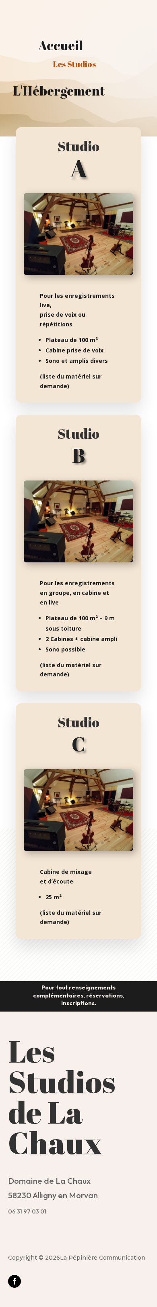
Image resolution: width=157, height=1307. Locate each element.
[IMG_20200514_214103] (78, 273)
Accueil (60, 45)
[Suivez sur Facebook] (14, 1281)
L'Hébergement (59, 90)
